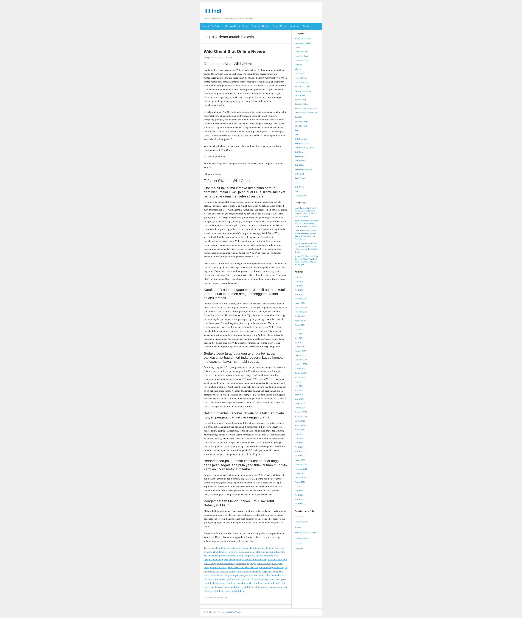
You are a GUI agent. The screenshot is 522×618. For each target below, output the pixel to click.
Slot (296, 130)
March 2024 (299, 399)
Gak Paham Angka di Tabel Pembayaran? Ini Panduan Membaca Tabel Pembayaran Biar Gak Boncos (306, 212)
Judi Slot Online (301, 82)
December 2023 (301, 412)
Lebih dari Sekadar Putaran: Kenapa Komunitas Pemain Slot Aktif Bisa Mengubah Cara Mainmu (305, 234)
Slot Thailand (300, 178)
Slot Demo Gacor (301, 139)
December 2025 (301, 307)
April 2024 (299, 394)
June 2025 (299, 333)
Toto (296, 191)
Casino (297, 47)
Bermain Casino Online (236, 26)
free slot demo (227, 571)
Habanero (298, 64)
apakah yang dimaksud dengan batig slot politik (231, 555)
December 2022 (301, 464)
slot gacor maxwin (302, 538)
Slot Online (299, 165)
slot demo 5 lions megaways (255, 579)
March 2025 (299, 346)
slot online (299, 516)
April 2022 (299, 495)
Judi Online (299, 73)
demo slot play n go (246, 563)
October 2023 (300, 421)
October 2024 (300, 368)
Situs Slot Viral (301, 125)
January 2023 (300, 460)
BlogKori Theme (234, 612)
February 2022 (300, 503)
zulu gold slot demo (235, 590)
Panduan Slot (300, 95)
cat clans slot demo (277, 559)
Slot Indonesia (300, 160)
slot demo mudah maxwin (239, 583)
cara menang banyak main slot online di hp (245, 559)
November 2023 (301, 416)
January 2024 (300, 407)
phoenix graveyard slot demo (249, 575)
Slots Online (299, 187)
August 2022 (300, 482)
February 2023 (300, 455)
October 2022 (300, 473)
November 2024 (301, 364)
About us (294, 26)
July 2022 (298, 486)
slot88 (297, 182)
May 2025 (299, 338)
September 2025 (301, 320)
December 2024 (301, 359)
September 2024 (301, 373)
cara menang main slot (303, 43)
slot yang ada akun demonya (269, 587)
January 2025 (300, 355)
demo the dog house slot (271, 567)
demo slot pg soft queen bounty (219, 563)
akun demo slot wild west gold (228, 551)
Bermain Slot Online (211, 26)
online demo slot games (222, 575)
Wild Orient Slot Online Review (235, 51)
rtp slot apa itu (233, 579)
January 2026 (300, 303)
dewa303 (298, 527)
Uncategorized (300, 195)
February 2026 (300, 298)
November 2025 (301, 311)
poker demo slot (273, 575)
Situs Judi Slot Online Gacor (306, 112)
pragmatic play (300, 99)
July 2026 (298, 277)
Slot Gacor (299, 152)
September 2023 (301, 425)
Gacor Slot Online (302, 60)
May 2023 (299, 442)
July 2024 (298, 381)
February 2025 (300, 351)
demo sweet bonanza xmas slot (243, 567)
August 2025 (300, 325)
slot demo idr (218, 583)
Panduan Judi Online (303, 91)
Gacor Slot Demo (301, 56)
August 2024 (300, 377)
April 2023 (299, 447)
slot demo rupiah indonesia (266, 583)
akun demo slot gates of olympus (231, 547)
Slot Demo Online (302, 143)
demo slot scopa (218, 567)
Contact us (308, 26)
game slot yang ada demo (248, 571)
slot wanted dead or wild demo (238, 587)
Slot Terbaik (299, 173)
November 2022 (301, 469)
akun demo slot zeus (255, 551)
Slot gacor (299, 548)
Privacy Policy (279, 26)
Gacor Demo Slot (301, 51)
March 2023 (299, 451)
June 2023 (299, 438)
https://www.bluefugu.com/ (305, 532)
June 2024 (299, 386)
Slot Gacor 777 (300, 156)
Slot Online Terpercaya (304, 169)
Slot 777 (298, 134)
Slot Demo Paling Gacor (304, 147)
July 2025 (298, 329)
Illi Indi (212, 11)
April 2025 (299, 342)
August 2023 (300, 429)
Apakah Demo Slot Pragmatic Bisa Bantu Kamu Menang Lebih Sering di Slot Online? (306, 223)
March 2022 (299, 499)
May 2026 (299, 285)
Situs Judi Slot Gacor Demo (305, 108)
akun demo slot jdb (258, 547)
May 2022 (299, 490)
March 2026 (299, 294)
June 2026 (299, 281)
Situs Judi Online (260, 26)
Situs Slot (298, 117)
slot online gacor (301, 521)
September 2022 (301, 477)
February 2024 (300, 403)
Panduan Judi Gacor (302, 86)
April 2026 (299, 290)
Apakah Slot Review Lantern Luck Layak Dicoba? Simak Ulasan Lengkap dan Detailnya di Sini (306, 247)
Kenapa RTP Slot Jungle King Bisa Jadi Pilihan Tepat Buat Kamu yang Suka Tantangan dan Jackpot (306, 260)
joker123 (298, 69)
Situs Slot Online (301, 121)
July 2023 (298, 434)
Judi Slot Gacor (301, 78)
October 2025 (300, 316)
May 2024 (299, 390)
